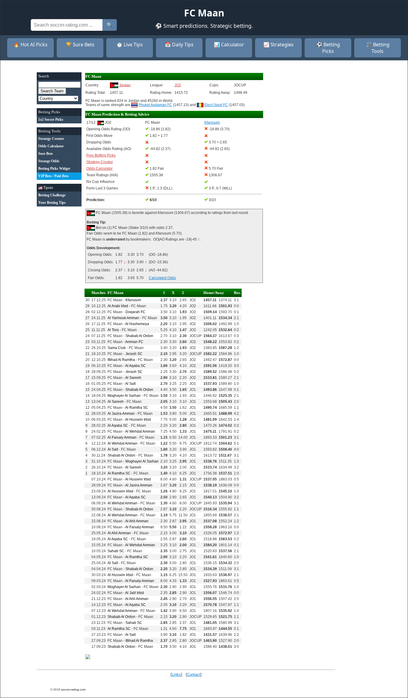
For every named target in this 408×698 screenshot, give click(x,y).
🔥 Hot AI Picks (30, 44)
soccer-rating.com (73, 689)
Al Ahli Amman (136, 521)
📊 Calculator (229, 44)
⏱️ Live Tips (129, 44)
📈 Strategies (278, 44)
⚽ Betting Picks (328, 47)
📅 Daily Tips (179, 44)
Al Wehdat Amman (140, 431)
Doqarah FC (135, 312)
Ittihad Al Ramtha (121, 360)
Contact (193, 674)
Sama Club (117, 348)
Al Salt (130, 384)
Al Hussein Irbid (138, 419)
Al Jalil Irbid (134, 593)
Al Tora (113, 330)
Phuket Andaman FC (155, 105)
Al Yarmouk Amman (123, 318)
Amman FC (134, 342)
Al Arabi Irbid (118, 306)
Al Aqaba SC (135, 366)
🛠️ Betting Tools (377, 47)
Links (176, 674)
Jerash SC (133, 354)
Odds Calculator (99, 168)
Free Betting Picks (101, 155)
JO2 (177, 85)
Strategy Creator (99, 162)
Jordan (125, 85)
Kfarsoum (133, 300)
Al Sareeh (133, 378)
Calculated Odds (162, 278)
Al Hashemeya (137, 324)
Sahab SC (116, 551)
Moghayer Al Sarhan (124, 396)
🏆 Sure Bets (80, 44)
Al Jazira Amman (121, 413)
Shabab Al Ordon (139, 336)
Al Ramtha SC (136, 407)
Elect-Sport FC (216, 105)
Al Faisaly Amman (122, 437)
